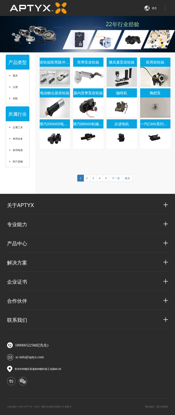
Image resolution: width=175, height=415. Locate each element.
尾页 (127, 178)
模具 (15, 75)
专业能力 (17, 224)
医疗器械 (18, 161)
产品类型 (17, 62)
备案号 (68, 406)
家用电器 (18, 150)
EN (156, 16)
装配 (15, 98)
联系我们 (17, 319)
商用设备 (18, 138)
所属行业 (17, 113)
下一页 (116, 178)
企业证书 (17, 281)
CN (156, 20)
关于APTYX (20, 204)
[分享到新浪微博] (11, 381)
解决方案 (17, 262)
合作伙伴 (17, 300)
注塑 (15, 87)
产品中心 (17, 243)
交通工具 (18, 127)
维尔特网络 (162, 406)
